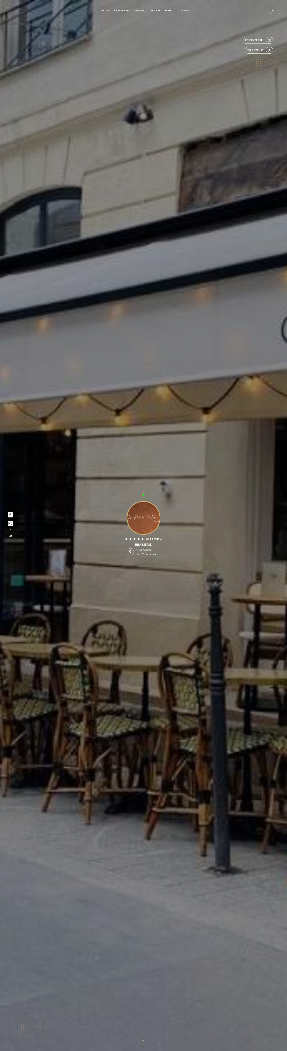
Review (155, 10)
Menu (169, 10)
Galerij (140, 10)
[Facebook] (10, 514)
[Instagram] (10, 523)
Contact (184, 10)
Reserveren (122, 10)
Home (105, 10)
